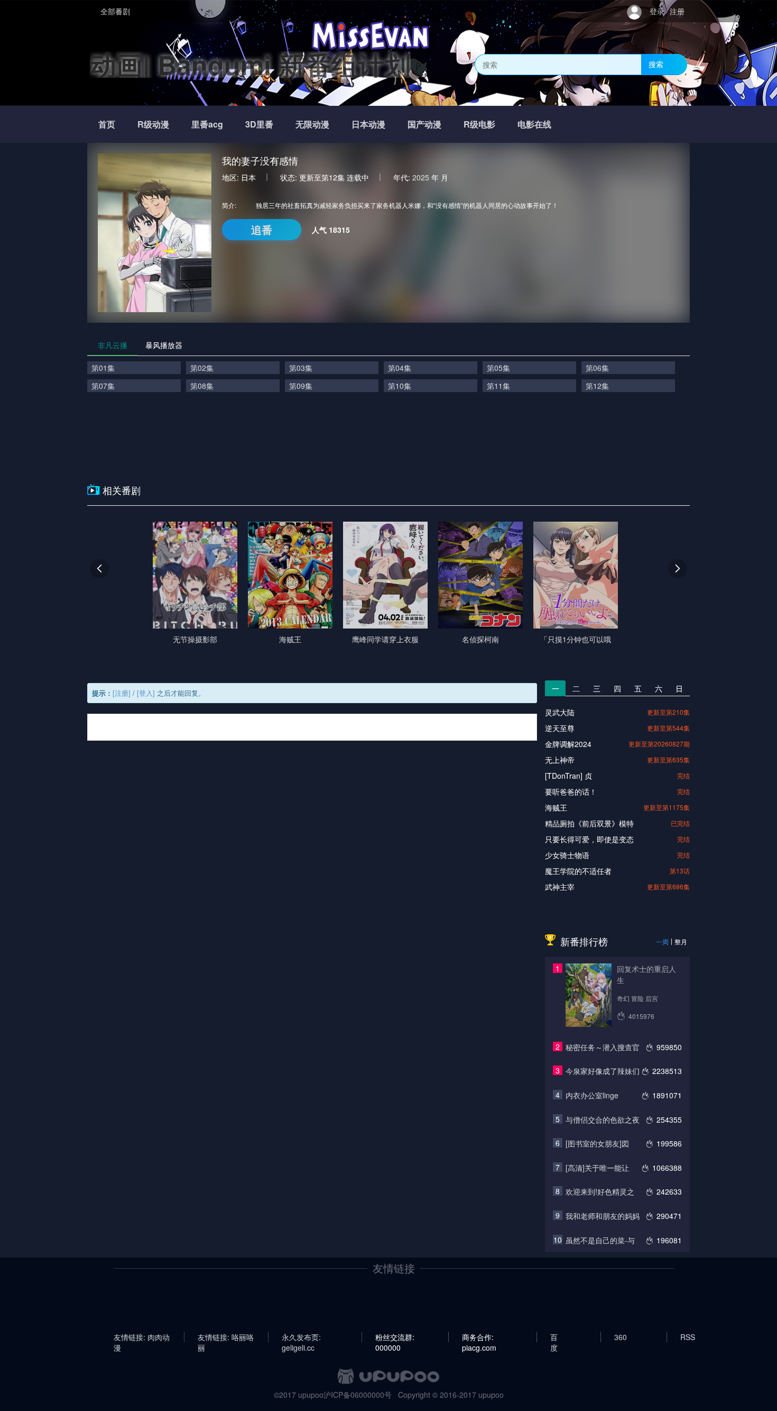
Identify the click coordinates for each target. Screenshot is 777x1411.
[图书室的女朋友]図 (597, 1143)
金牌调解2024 (568, 744)
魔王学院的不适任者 (578, 871)
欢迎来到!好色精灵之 (600, 1191)
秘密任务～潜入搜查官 (603, 1047)
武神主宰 (560, 886)
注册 (677, 11)
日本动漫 (368, 124)
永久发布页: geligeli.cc (301, 1337)
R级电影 (479, 124)
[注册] (122, 693)
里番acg (207, 124)
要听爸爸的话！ (571, 791)
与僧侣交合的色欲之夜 (603, 1119)
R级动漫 (153, 124)
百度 (554, 1337)
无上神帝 (560, 759)
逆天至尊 (560, 728)
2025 (420, 177)
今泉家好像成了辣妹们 (603, 1071)
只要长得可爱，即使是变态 (589, 839)
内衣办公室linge (592, 1095)
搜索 (656, 64)
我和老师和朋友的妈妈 (603, 1215)
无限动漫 (312, 124)
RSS (687, 1337)
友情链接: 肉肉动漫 (142, 1337)
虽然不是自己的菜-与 (600, 1240)
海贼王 (556, 807)
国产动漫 (424, 124)
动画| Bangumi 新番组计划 (250, 64)
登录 (657, 11)
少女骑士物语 (567, 855)
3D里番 (259, 124)
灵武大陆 (560, 712)
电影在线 (534, 124)
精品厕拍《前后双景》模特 (589, 823)
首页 (106, 124)
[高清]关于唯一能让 (597, 1167)
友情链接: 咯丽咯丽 (226, 1337)
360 (620, 1337)
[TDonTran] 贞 (568, 775)
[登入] (146, 693)
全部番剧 (115, 11)
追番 (261, 229)
